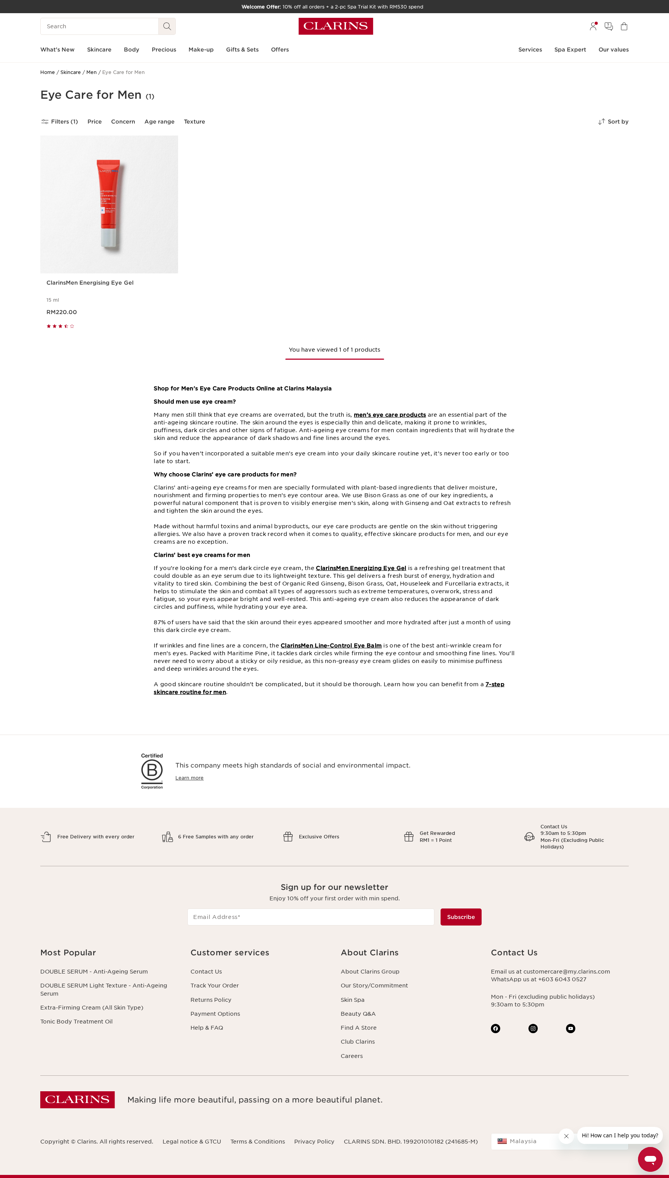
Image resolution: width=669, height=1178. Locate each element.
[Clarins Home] (336, 26)
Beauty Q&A (358, 1014)
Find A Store (359, 1028)
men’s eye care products (390, 415)
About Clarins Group (370, 972)
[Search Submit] (167, 26)
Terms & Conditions (257, 1142)
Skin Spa (353, 1000)
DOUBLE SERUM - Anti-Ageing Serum (94, 972)
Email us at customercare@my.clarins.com (550, 972)
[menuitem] (593, 26)
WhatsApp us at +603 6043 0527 (539, 979)
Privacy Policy (314, 1142)
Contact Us (206, 972)
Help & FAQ (206, 1028)
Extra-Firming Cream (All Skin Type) (91, 1008)
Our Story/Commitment (374, 985)
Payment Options (215, 1014)
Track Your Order (214, 985)
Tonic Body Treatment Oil (76, 1021)
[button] (109, 952)
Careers (352, 1056)
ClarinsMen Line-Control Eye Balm (331, 645)
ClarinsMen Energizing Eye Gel (361, 568)
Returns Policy (211, 1000)
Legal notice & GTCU (192, 1142)
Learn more (189, 778)
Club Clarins (358, 1042)
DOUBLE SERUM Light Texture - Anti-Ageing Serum (103, 989)
